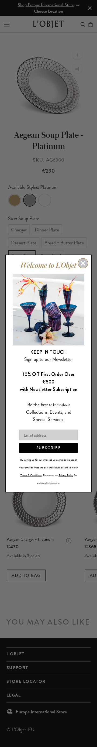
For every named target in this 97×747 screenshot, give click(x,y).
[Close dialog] (83, 263)
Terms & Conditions (31, 475)
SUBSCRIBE (48, 447)
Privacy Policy (66, 475)
